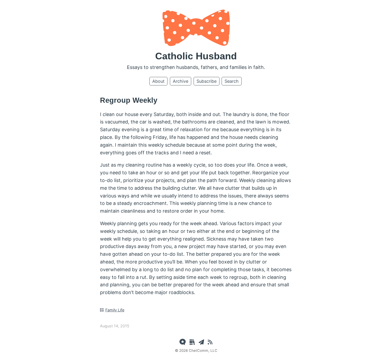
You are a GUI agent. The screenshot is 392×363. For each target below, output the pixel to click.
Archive (180, 81)
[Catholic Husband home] (196, 44)
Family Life (114, 310)
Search (232, 81)
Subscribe (207, 81)
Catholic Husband (196, 56)
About (158, 81)
